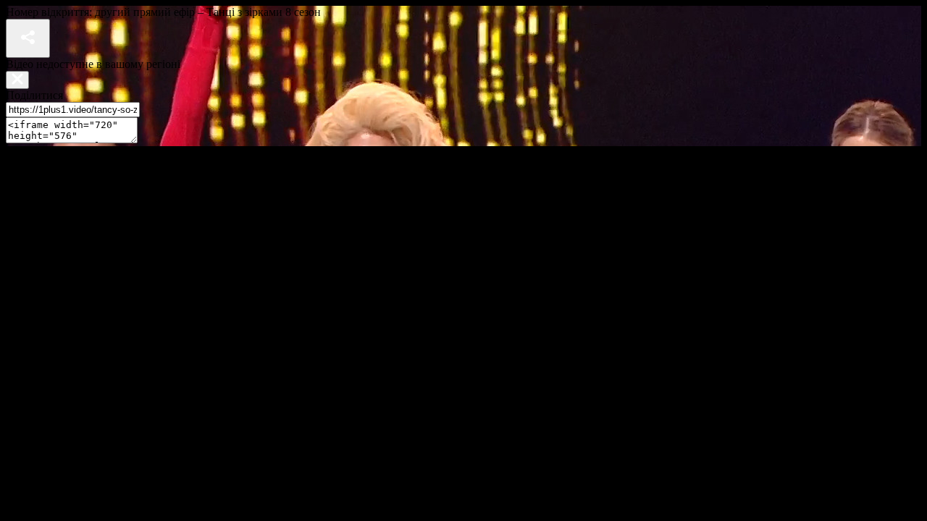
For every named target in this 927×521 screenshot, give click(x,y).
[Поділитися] (28, 38)
